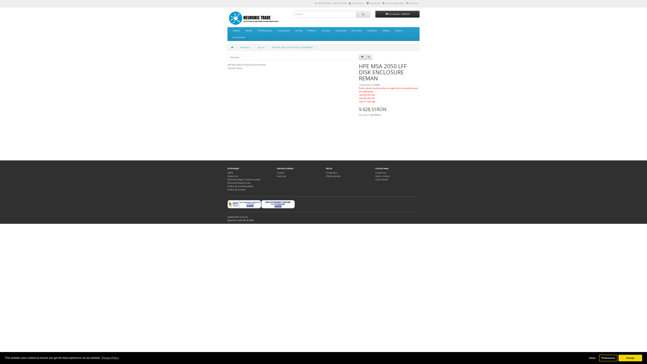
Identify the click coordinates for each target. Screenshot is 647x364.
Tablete (248, 30)
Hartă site (281, 176)
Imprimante (341, 30)
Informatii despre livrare (239, 182)
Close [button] (592, 358)
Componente (283, 30)
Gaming (298, 30)
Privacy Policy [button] (110, 357)
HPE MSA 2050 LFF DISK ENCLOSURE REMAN (292, 47)
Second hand (239, 37)
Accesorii (326, 30)
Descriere (234, 57)
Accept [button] (630, 358)
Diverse (399, 30)
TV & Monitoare (264, 30)
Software (386, 30)
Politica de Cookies (236, 189)
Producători (331, 172)
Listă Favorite (381, 179)
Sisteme (236, 30)
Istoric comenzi (382, 176)
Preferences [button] (608, 358)
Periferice (312, 30)
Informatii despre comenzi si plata (243, 179)
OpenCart (243, 217)
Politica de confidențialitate (240, 186)
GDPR (230, 172)
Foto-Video (357, 30)
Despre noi (232, 176)
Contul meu (380, 172)
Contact (280, 172)
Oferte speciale (333, 176)
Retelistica (372, 30)
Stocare (261, 47)
